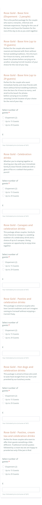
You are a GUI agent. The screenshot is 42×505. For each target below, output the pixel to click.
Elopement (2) (11, 117)
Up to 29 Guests (12, 125)
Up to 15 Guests (12, 121)
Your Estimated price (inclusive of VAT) (15, 145)
